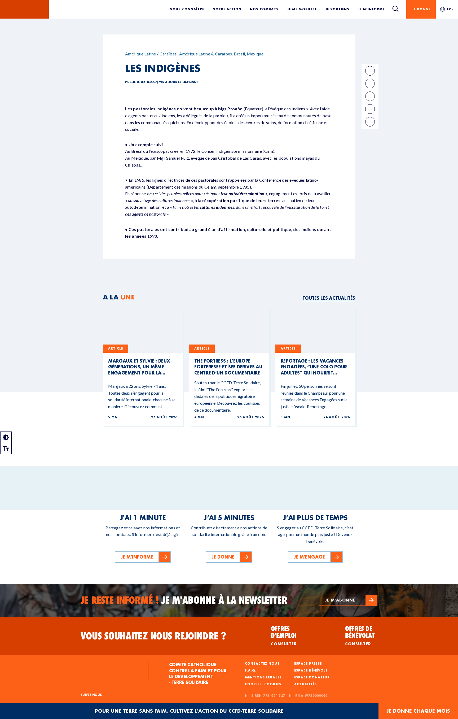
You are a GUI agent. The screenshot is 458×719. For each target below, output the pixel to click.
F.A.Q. (251, 670)
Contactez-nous (262, 663)
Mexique (255, 53)
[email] (370, 96)
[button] (348, 600)
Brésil (239, 53)
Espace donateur (312, 677)
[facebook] (370, 71)
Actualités (305, 684)
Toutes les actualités (328, 298)
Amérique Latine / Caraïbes (151, 53)
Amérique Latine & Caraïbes (205, 53)
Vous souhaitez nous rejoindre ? (153, 635)
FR (449, 9)
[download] (370, 122)
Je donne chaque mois (418, 711)
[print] (370, 109)
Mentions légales (263, 677)
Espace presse (308, 663)
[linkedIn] (370, 83)
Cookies (272, 684)
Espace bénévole (310, 670)
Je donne (421, 9)
